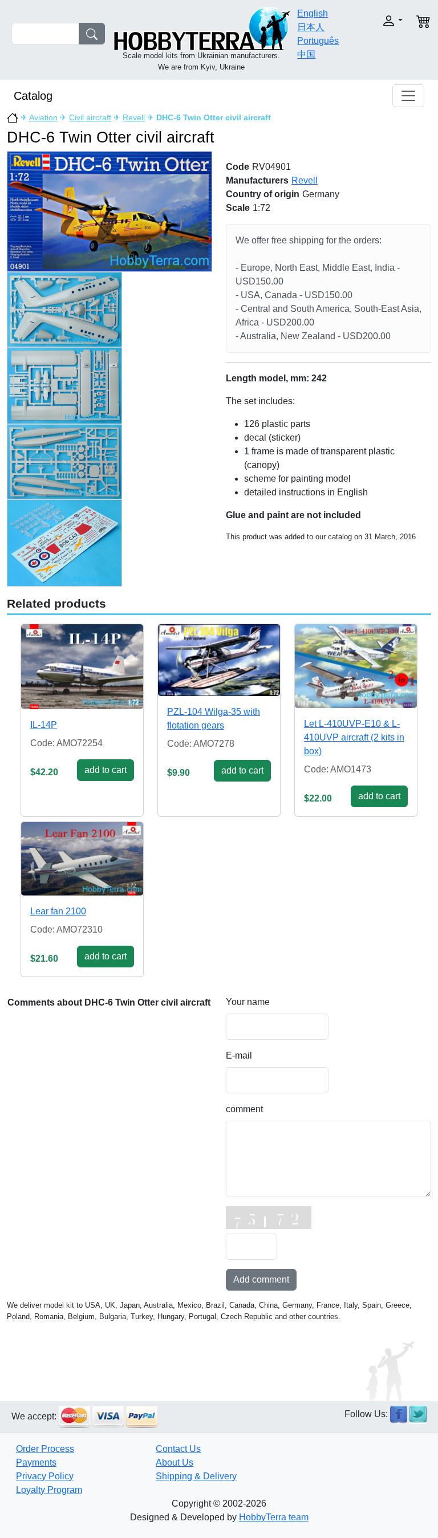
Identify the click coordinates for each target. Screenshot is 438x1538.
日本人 (311, 27)
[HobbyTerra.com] (202, 27)
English (312, 13)
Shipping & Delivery (196, 1476)
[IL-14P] (82, 667)
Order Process (45, 1449)
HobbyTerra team (274, 1517)
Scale (238, 208)
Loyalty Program (49, 1490)
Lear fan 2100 (58, 911)
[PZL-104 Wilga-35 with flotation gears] (219, 660)
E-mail (239, 1055)
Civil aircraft (90, 117)
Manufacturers (257, 180)
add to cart (105, 770)
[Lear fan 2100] (82, 858)
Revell (134, 117)
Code (237, 167)
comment (244, 1109)
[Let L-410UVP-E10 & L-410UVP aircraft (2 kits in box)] (356, 666)
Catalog (33, 95)
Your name (248, 1002)
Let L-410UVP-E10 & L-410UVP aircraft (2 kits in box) (354, 737)
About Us (174, 1462)
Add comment (261, 1279)
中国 (306, 54)
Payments (36, 1462)
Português (318, 41)
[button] (386, 21)
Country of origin (262, 194)
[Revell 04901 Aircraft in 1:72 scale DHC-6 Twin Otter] (109, 210)
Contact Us (178, 1449)
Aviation (43, 117)
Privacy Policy (45, 1476)
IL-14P (43, 725)
